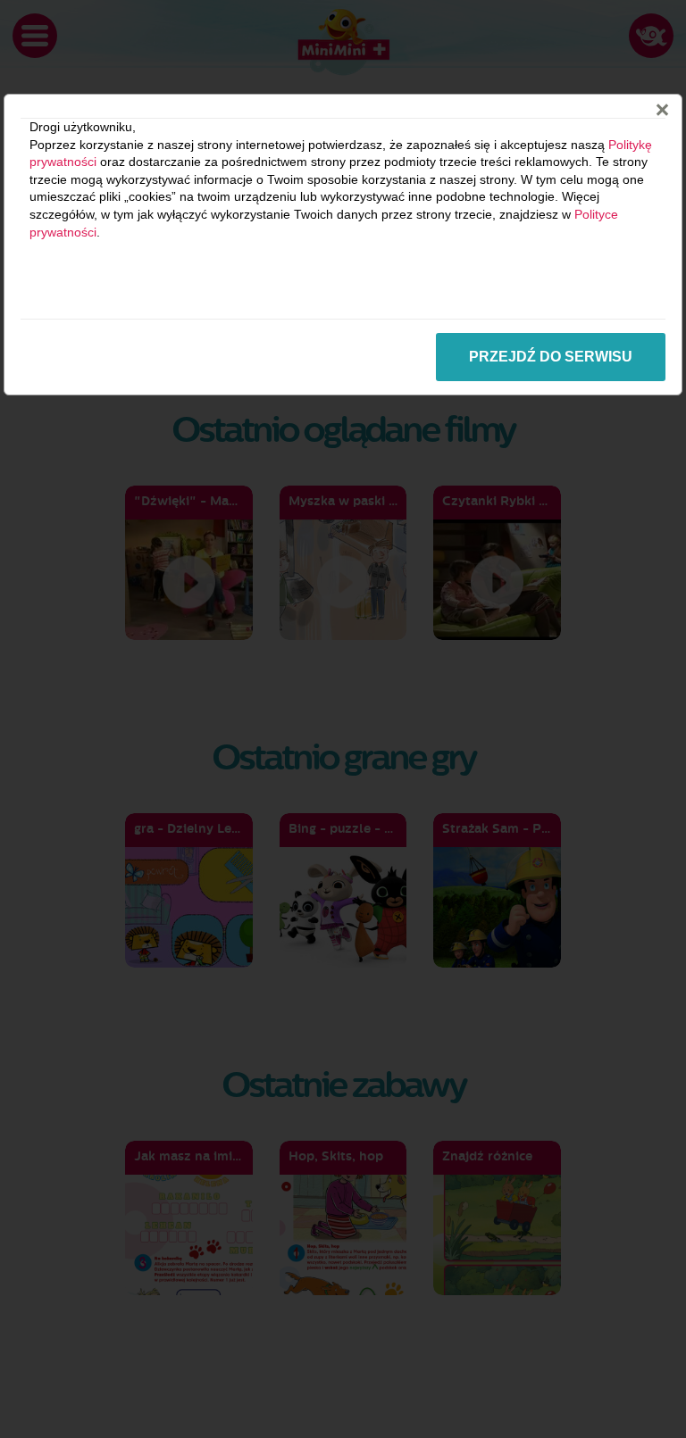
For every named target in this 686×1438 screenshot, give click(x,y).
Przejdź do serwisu (550, 356)
